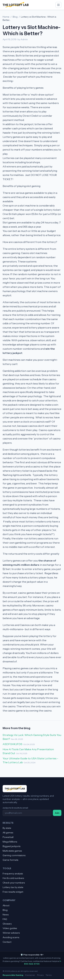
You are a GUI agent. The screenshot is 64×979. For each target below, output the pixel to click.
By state (7, 828)
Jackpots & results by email (15, 808)
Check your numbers (14, 882)
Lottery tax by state (13, 887)
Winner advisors (11, 932)
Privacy (40, 975)
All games (8, 832)
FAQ (5, 919)
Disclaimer (30, 975)
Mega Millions (10, 841)
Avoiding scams (11, 937)
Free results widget (13, 891)
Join (57, 812)
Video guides (10, 928)
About (6, 905)
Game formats (10, 859)
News (6, 914)
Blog (15, 16)
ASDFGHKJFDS (12, 744)
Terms (49, 975)
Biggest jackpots (11, 846)
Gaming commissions (14, 855)
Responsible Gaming (13, 975)
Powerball (8, 837)
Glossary (7, 923)
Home (6, 16)
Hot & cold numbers (13, 878)
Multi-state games (12, 850)
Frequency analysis (13, 873)
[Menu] (58, 5)
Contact (7, 941)
